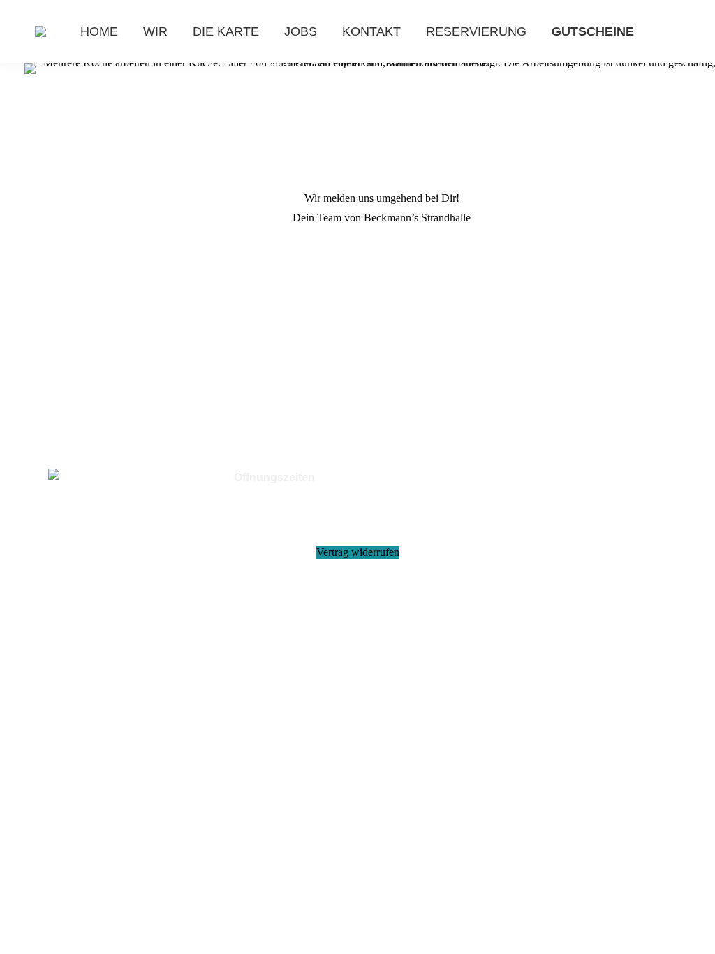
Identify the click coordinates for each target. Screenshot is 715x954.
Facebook (93, 500)
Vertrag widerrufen (357, 552)
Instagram (121, 500)
